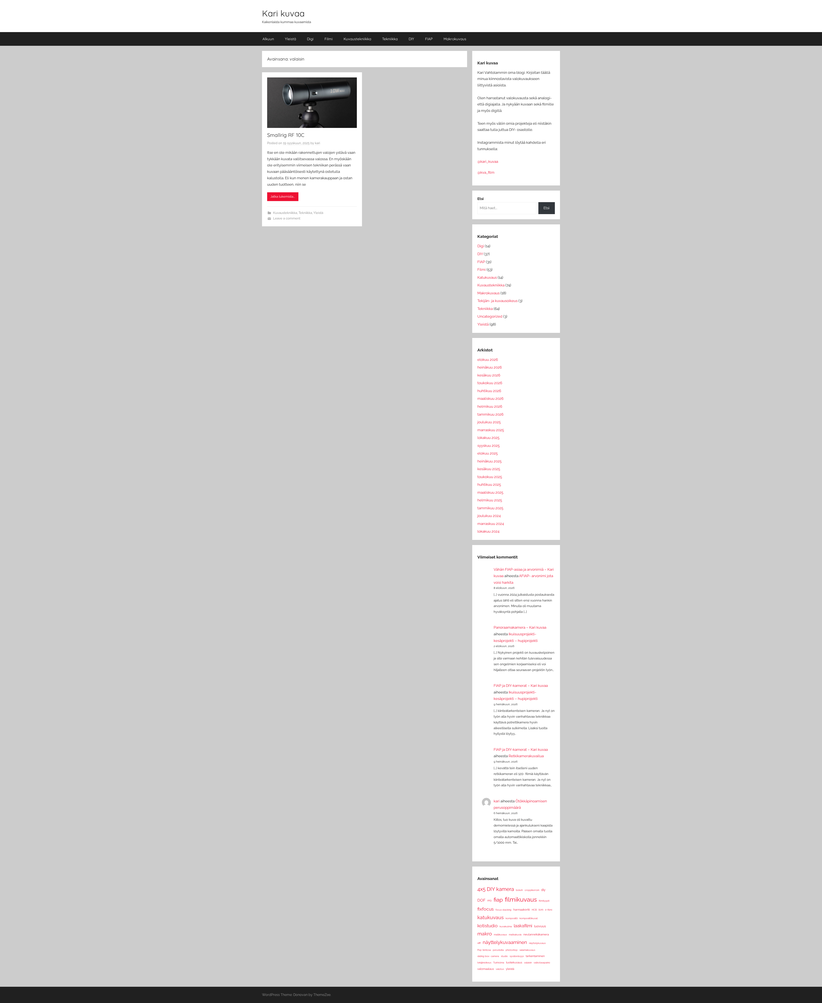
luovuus (540, 926)
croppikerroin (532, 890)
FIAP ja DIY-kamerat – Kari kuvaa (521, 685)
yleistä (510, 968)
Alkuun (268, 39)
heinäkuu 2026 (489, 367)
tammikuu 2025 (490, 508)
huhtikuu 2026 (489, 391)
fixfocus (485, 909)
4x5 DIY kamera (495, 889)
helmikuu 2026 (489, 406)
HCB (534, 909)
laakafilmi (523, 925)
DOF (481, 900)
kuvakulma (506, 926)
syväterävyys (517, 956)
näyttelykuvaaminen (505, 942)
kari (317, 143)
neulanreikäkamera (536, 934)
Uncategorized (489, 316)
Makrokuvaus (455, 39)
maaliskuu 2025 (490, 492)
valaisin (528, 962)
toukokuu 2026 (489, 383)
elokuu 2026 (487, 359)
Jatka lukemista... (282, 197)
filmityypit (544, 900)
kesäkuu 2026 (488, 375)
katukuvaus (490, 917)
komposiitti (512, 918)
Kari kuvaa (283, 13)
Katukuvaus (487, 277)
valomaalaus (485, 968)
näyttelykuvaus (537, 943)
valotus (500, 969)
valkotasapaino (542, 962)
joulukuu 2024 (489, 516)
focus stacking (503, 909)
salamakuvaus (527, 950)
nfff (479, 943)
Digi (310, 39)
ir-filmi (548, 909)
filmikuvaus (521, 899)
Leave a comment (286, 218)
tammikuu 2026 (490, 414)
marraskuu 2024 (490, 524)
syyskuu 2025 (488, 445)
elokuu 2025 (487, 453)
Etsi (546, 208)
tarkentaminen (535, 956)
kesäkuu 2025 (488, 469)
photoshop (512, 950)
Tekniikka (390, 39)
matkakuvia (515, 934)
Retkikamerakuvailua (526, 756)
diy (543, 890)
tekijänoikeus (484, 962)
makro (484, 933)
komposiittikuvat (529, 918)
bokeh (519, 890)
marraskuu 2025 (490, 430)
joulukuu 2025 (489, 422)
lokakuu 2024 (488, 531)
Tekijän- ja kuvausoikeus (497, 301)
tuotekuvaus (514, 962)
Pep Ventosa (484, 950)
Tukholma (498, 962)
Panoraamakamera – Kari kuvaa (520, 627)
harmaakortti (521, 909)
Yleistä (290, 39)
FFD (489, 900)
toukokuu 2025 (489, 477)
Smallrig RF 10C (285, 135)
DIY (411, 39)
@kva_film (485, 172)
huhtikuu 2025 (489, 484)
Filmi (329, 39)
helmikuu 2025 (489, 500)
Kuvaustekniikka (357, 39)
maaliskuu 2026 (490, 398)
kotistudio (487, 925)
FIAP (429, 39)
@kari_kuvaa (487, 161)
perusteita (498, 950)
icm (541, 909)
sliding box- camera (488, 956)
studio (504, 956)
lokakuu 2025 (488, 438)
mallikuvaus (500, 934)
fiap (498, 899)
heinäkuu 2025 (489, 461)
